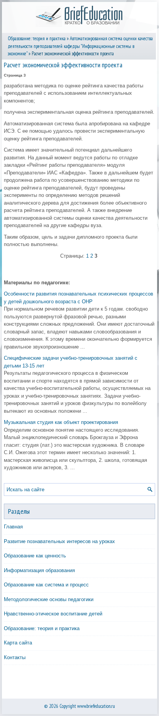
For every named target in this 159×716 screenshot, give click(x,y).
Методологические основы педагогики (48, 599)
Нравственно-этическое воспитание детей (53, 614)
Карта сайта (18, 643)
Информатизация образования (39, 570)
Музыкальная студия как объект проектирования (61, 422)
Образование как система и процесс (46, 585)
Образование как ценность (35, 556)
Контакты (14, 657)
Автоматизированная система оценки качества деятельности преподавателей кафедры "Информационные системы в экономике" (80, 46)
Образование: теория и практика (37, 38)
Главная (13, 527)
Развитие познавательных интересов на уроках (59, 541)
